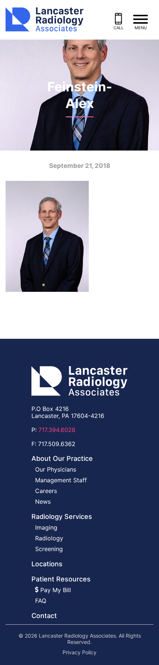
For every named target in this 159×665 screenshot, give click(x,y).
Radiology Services (61, 516)
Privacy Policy (79, 652)
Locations (46, 564)
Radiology (49, 538)
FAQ (40, 600)
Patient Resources (61, 579)
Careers (46, 490)
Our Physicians (55, 469)
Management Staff (61, 480)
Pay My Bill (54, 590)
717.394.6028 (56, 429)
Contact (44, 616)
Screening (49, 549)
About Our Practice (62, 458)
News (43, 501)
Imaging (46, 527)
